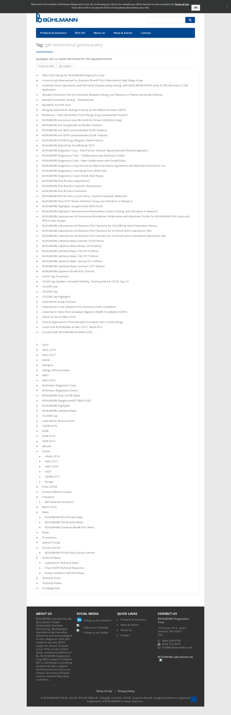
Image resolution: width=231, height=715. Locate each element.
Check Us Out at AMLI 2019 (59, 317)
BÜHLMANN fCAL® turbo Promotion (64, 191)
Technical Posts (51, 578)
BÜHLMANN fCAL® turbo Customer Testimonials (71, 186)
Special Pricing (51, 542)
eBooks (46, 446)
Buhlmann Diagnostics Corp (59, 385)
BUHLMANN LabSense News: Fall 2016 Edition (70, 251)
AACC (45, 344)
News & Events (123, 32)
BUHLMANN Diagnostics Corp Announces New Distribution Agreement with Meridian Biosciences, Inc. (104, 165)
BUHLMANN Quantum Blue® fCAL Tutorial (68, 271)
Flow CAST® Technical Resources (64, 567)
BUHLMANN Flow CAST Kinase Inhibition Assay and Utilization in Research (87, 201)
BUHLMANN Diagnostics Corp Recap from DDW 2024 (74, 170)
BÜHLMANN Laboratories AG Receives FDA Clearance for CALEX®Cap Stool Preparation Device (99, 225)
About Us (99, 32)
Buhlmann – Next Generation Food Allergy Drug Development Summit (85, 115)
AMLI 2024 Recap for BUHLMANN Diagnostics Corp (73, 75)
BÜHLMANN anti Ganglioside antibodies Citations (72, 125)
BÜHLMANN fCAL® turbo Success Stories (70, 552)
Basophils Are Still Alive (56, 104)
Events (46, 451)
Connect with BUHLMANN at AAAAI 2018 (67, 332)
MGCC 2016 (49, 507)
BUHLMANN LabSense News (59, 410)
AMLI (45, 375)
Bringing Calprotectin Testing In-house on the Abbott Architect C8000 (84, 110)
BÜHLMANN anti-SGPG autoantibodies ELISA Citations (75, 135)
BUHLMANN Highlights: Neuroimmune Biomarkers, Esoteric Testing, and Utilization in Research (100, 211)
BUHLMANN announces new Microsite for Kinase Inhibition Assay (82, 120)
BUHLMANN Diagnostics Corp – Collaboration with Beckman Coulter (83, 155)
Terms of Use (104, 691)
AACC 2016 (49, 350)
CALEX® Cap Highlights (56, 296)
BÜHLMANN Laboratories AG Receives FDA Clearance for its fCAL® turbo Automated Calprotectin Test (104, 235)
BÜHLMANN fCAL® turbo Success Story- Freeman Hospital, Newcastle (84, 196)
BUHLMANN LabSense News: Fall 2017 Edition (70, 256)
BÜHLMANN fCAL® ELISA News (64, 517)
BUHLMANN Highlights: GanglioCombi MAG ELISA (72, 206)
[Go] (190, 20)
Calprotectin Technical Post (58, 420)
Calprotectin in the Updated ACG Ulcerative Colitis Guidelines (79, 306)
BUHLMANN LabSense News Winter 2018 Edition (72, 246)
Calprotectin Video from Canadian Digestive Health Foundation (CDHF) (84, 311)
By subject (65, 66)
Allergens (48, 365)
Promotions (49, 537)
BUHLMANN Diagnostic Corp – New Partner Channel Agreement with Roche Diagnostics (95, 150)
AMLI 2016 (49, 380)
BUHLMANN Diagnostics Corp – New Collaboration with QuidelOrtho (84, 160)
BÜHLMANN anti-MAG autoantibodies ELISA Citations (74, 130)
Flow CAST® (49, 486)
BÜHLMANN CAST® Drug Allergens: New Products (72, 140)
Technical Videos (52, 583)
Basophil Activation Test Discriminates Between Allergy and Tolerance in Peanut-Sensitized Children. (102, 94)
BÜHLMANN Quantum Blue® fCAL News (69, 527)
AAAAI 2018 (52, 456)
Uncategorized (51, 588)
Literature (48, 497)
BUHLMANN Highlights (56, 405)
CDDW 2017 (52, 476)
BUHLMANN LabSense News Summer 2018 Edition (73, 241)
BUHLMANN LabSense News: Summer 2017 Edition (73, 266)
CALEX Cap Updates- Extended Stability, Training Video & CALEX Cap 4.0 (85, 281)
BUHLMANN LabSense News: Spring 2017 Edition (72, 261)
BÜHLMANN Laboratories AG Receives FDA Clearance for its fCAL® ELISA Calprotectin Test (97, 230)
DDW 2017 (48, 441)
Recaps (49, 481)
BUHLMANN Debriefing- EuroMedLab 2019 (68, 145)
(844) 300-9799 (171, 640)
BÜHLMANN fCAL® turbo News (64, 522)
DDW (45, 431)
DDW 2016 (48, 436)
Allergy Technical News (56, 370)
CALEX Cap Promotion (55, 276)
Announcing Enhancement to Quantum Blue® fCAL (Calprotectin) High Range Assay (92, 80)
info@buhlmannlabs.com (177, 647)
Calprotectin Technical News (62, 562)
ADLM (46, 360)
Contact (146, 32)
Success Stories (51, 547)
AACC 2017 (49, 355)
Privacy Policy (126, 691)
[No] (226, 6)
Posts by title (46, 66)
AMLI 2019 (51, 466)
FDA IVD (80, 32)
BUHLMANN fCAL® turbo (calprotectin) (66, 181)
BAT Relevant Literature (59, 502)
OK (195, 7)
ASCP (48, 471)
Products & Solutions (53, 32)
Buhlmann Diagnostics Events (60, 390)
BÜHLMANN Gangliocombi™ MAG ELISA (66, 400)
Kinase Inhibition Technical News (64, 573)
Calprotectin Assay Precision (59, 301)
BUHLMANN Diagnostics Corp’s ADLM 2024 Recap (72, 175)
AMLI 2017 (51, 461)
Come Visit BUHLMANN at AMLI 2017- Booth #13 (72, 327)
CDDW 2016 (49, 426)
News (45, 512)
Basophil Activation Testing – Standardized (68, 99)
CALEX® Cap (49, 286)
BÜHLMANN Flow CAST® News (61, 395)
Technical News (51, 557)
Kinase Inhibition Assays (57, 491)
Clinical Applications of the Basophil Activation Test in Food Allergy (82, 322)
